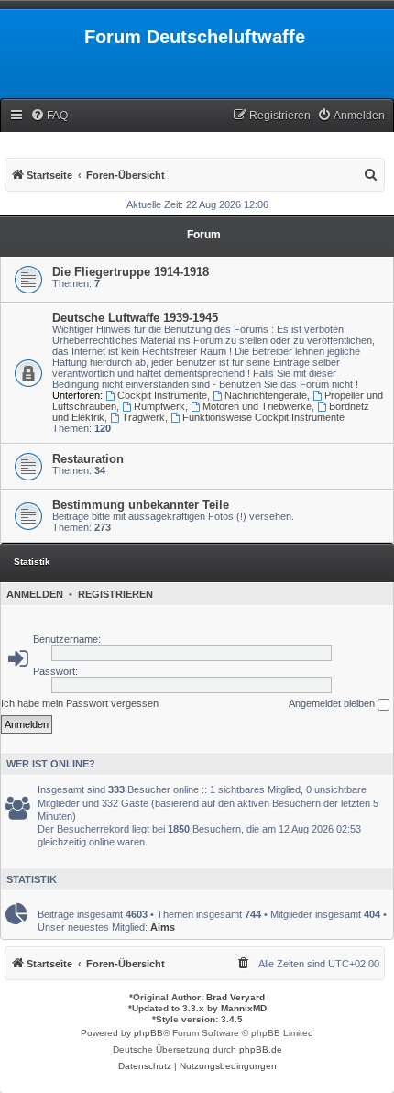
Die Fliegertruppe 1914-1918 (130, 272)
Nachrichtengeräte (265, 395)
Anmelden (34, 594)
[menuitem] (49, 116)
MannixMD (244, 1008)
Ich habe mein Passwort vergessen (80, 703)
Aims (162, 927)
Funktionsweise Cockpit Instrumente (263, 417)
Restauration (88, 459)
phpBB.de (260, 1049)
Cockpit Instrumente (162, 395)
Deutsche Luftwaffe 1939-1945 (135, 318)
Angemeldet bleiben (333, 703)
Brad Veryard (235, 997)
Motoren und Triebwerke (257, 406)
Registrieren (115, 594)
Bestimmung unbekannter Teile (140, 505)
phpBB (148, 1033)
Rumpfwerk (159, 406)
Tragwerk (143, 417)
